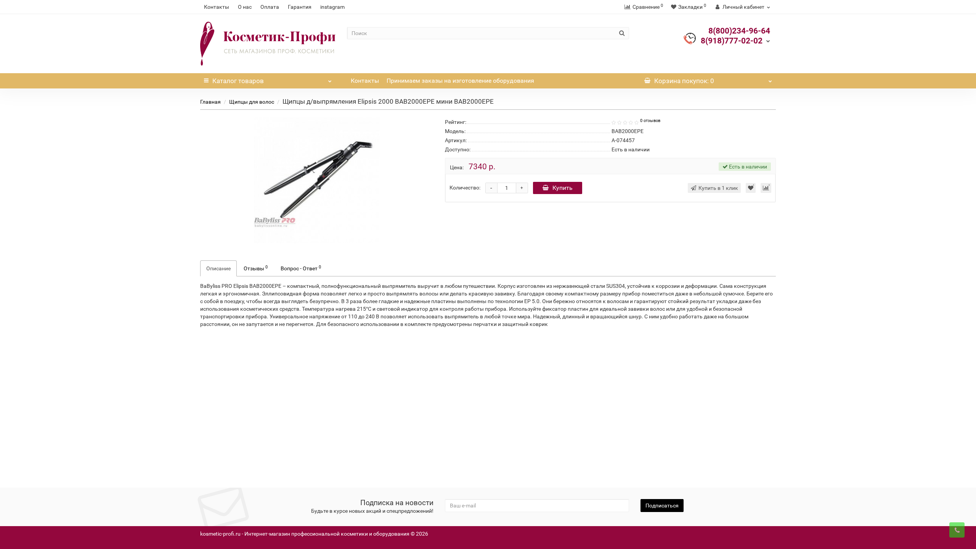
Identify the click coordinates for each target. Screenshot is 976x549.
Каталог (238, 81)
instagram (332, 7)
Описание (218, 268)
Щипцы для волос (251, 102)
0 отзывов (650, 120)
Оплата (269, 7)
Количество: (464, 188)
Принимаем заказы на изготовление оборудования (460, 80)
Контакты (216, 7)
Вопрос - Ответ (301, 268)
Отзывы (256, 268)
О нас (245, 7)
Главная (210, 102)
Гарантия (299, 7)
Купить (562, 187)
